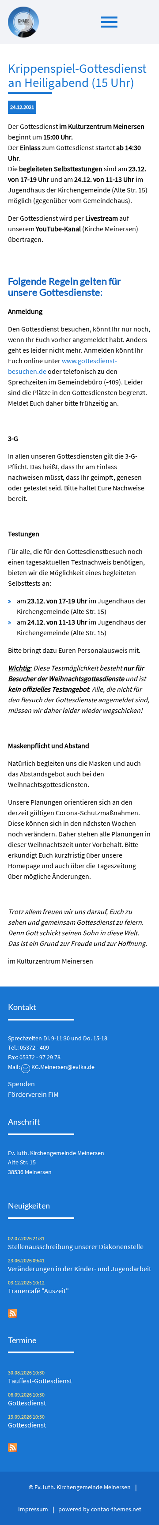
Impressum (33, 1509)
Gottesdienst (27, 1402)
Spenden (21, 1083)
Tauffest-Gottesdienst (40, 1380)
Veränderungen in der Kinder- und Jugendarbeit (79, 1268)
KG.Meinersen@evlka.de (63, 1067)
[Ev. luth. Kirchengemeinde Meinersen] (23, 22)
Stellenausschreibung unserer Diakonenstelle (76, 1246)
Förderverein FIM (33, 1094)
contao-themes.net (116, 1509)
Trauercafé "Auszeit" (38, 1290)
